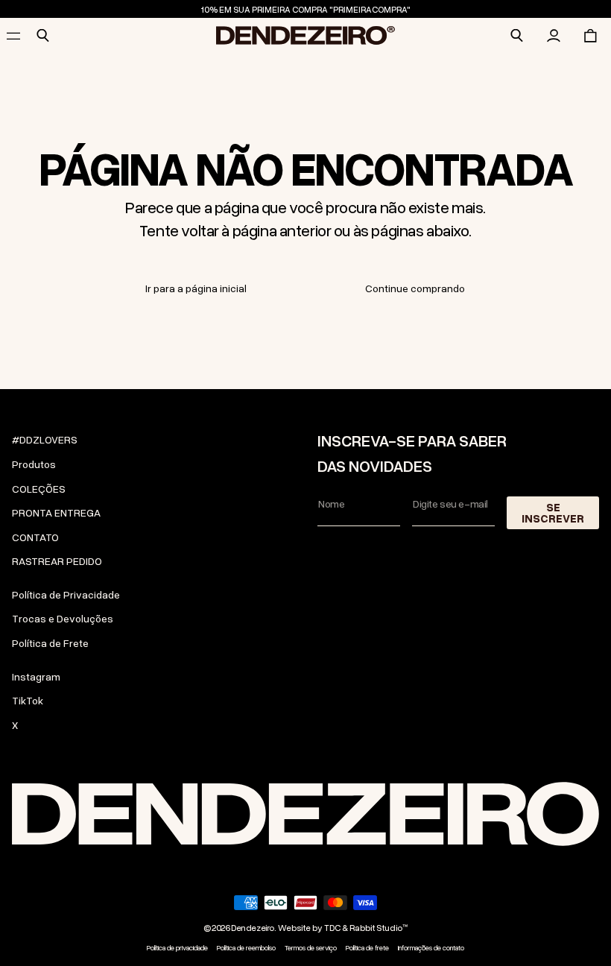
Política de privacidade (177, 948)
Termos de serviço (311, 948)
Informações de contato (431, 948)
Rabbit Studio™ (378, 927)
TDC (332, 927)
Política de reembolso (246, 948)
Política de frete (367, 948)
